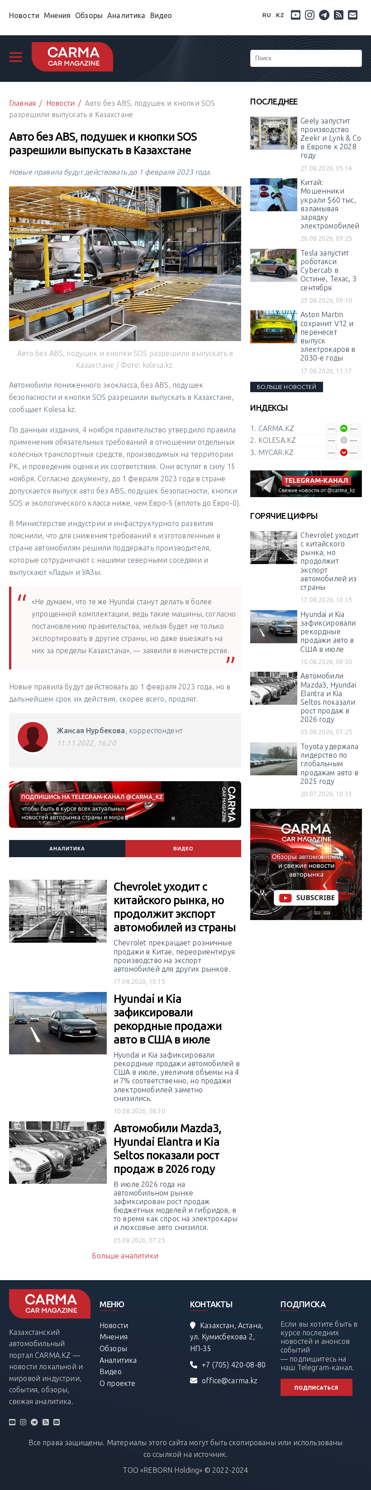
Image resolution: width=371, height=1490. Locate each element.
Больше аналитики (125, 1256)
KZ (280, 15)
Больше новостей (286, 387)
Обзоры (89, 15)
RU (266, 15)
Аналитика (126, 15)
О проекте (117, 1383)
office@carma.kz (229, 1380)
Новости (24, 15)
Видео (161, 15)
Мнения (57, 15)
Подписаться (316, 1387)
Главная (22, 103)
